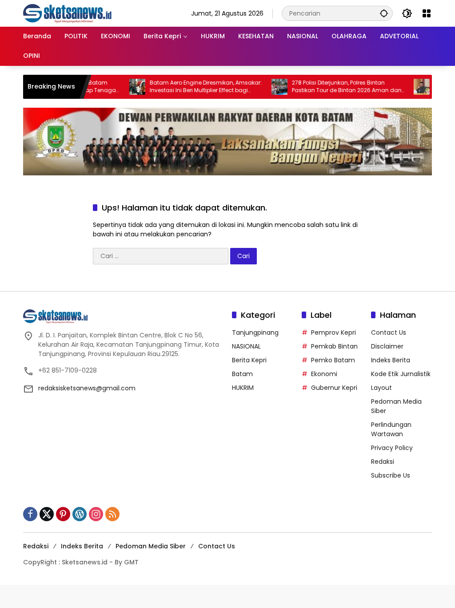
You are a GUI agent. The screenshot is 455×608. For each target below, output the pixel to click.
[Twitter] (47, 514)
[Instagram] (96, 514)
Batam (242, 373)
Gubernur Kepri (334, 387)
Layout (381, 387)
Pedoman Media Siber (151, 546)
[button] (384, 13)
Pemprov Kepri (333, 332)
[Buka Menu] (426, 13)
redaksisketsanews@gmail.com (87, 388)
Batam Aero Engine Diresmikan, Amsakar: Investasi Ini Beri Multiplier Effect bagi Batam (193, 86)
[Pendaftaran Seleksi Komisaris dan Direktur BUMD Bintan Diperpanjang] (409, 87)
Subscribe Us (390, 475)
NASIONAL (246, 346)
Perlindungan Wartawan (391, 429)
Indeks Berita (390, 360)
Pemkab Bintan (334, 346)
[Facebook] (30, 514)
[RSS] (112, 514)
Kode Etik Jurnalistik (401, 373)
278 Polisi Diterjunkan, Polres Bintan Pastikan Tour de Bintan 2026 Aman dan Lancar (334, 86)
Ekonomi (324, 373)
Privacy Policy (392, 447)
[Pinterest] (63, 514)
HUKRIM (243, 387)
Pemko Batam (333, 360)
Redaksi (382, 461)
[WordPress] (79, 514)
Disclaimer (387, 346)
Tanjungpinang (255, 332)
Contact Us (388, 332)
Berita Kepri (249, 360)
